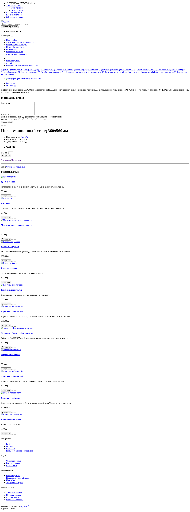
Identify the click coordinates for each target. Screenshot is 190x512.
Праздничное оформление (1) (141, 72)
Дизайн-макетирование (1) (52, 72)
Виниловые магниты (11, 419)
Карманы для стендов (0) (12, 70)
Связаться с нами (13, 461)
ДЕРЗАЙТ (25, 506)
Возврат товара (13, 463)
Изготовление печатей (11, 290)
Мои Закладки (12, 497)
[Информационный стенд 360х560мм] (23, 79)
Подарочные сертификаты (17, 478)
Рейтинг (4, 119)
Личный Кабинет (14, 493)
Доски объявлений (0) (10, 72)
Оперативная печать (10, 354)
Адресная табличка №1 (12, 376)
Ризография (11, 49)
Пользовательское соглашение (19, 451)
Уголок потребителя (10, 398)
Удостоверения (8, 182)
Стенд (9, 167)
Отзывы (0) (11, 85)
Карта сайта (11, 465)
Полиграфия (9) (48, 70)
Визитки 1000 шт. (9, 268)
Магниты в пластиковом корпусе (16, 225)
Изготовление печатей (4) (115, 72)
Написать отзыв (18, 160)
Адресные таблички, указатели (20, 42)
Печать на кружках (10, 247)
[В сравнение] (15, 196)
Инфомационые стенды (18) (123, 70)
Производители (13, 475)
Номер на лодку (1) (32, 70)
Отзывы (9, 446)
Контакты (10, 448)
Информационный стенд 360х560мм (22, 65)
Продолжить (7, 122)
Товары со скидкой (14, 482)
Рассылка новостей (14, 500)
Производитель (13, 61)
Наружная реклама (14, 52)
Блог (8, 444)
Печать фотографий (15, 47)
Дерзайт (9, 63)
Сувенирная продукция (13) (98, 70)
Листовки (5, 203)
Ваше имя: (5, 103)
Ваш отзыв (6, 114)
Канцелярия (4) (164, 70)
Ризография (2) (178, 70)
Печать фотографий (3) (147, 70)
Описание (10, 83)
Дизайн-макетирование (16, 54)
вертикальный (19, 167)
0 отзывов (5, 160)
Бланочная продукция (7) (165, 72)
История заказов (13, 495)
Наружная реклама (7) (30, 72)
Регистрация (16, 8)
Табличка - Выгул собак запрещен (17, 333)
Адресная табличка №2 (12, 311)
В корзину (6, 156)
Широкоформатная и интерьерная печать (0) (84, 72)
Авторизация (17, 10)
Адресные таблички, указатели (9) (70, 70)
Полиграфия (11, 40)
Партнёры (10, 480)
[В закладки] (12, 196)
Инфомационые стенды (16, 45)
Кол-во (4, 153)
